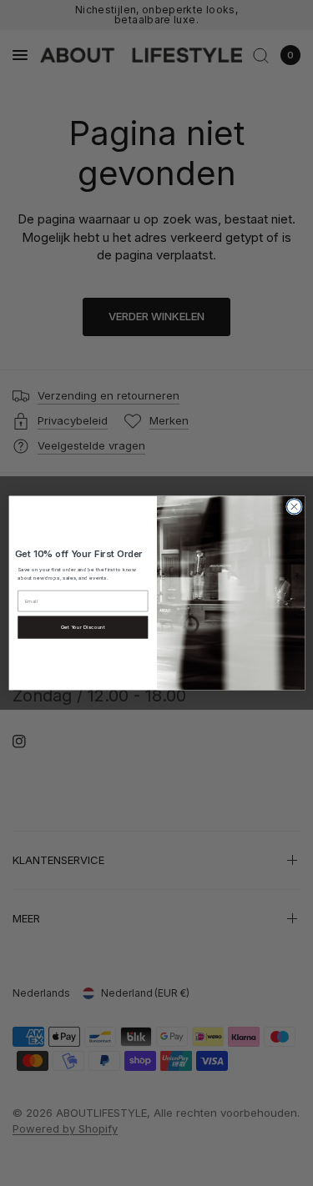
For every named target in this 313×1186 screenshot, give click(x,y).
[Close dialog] (293, 506)
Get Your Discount (82, 627)
